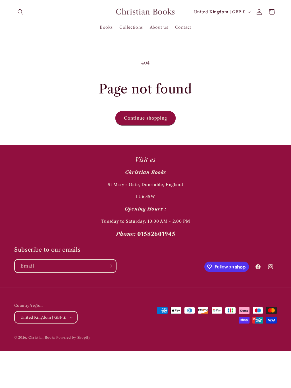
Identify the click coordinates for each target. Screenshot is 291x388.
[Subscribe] (109, 266)
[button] (20, 12)
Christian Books (42, 337)
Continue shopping (145, 118)
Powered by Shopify (73, 337)
